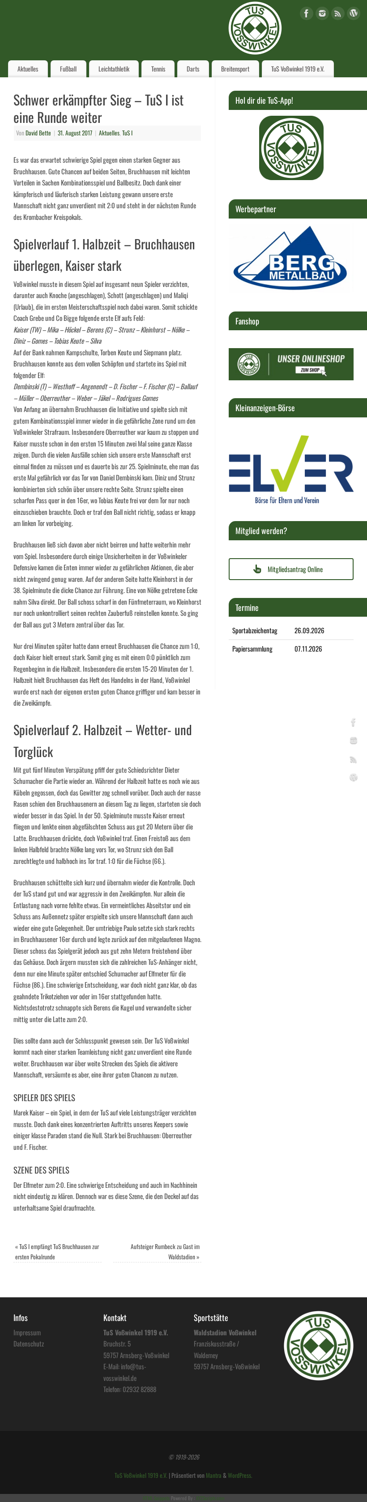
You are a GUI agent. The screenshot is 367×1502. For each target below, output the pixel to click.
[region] (291, 147)
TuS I (127, 132)
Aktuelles (27, 68)
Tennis (158, 68)
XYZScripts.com (210, 1498)
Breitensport (235, 68)
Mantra (214, 1475)
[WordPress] (353, 15)
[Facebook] (306, 15)
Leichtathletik (113, 68)
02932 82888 (139, 1389)
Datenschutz (28, 1343)
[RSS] (338, 15)
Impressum (27, 1332)
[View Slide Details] (291, 147)
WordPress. (240, 1475)
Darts (193, 68)
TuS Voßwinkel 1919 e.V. (297, 68)
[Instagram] (322, 15)
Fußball (68, 68)
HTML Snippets (156, 1498)
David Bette (38, 132)
